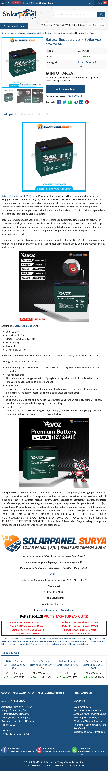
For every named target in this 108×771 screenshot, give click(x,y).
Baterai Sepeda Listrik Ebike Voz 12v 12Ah (41, 665)
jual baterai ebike (59, 644)
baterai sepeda (75, 638)
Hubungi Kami (66, 89)
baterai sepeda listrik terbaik (56, 641)
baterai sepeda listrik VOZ (79, 641)
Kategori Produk (15, 25)
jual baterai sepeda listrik (77, 644)
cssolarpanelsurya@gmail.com (57, 609)
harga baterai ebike (43, 644)
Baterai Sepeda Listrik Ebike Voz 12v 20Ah (93, 665)
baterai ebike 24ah (60, 638)
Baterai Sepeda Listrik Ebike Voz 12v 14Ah (67, 665)
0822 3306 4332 (82, 706)
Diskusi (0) (41, 114)
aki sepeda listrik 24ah (30, 638)
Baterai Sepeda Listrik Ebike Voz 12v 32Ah (14, 665)
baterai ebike (45, 638)
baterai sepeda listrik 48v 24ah (30, 641)
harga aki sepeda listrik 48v (23, 644)
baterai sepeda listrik (91, 638)
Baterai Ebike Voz (22, 325)
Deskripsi (7, 114)
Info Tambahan (24, 114)
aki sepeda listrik (13, 638)
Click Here (60, 603)
